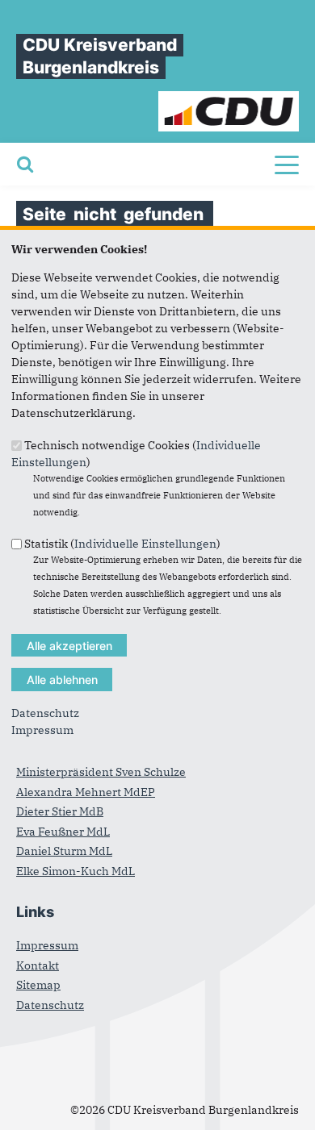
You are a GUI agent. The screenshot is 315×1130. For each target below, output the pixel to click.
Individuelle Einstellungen (145, 543)
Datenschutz (45, 713)
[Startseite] (229, 99)
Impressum (42, 730)
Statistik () (122, 543)
